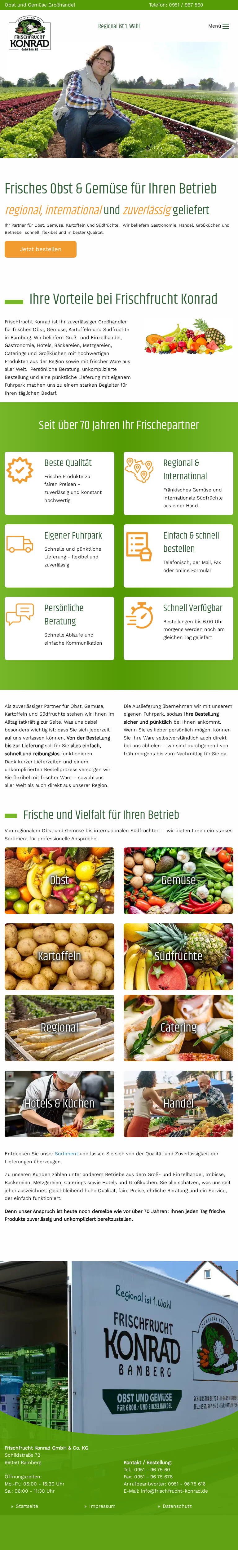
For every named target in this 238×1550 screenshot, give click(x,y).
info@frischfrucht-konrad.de (174, 1491)
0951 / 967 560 (186, 5)
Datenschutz (177, 1506)
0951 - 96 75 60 (152, 1469)
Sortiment (67, 1154)
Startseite (27, 1506)
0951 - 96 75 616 (186, 1484)
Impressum (102, 1506)
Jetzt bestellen (40, 249)
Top (229, 1527)
